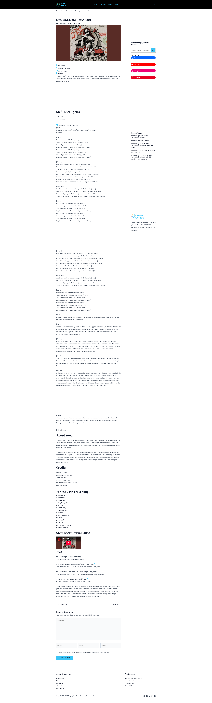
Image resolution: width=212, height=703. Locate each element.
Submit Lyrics (129, 683)
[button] (154, 5)
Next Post (117, 604)
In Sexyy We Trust (64, 68)
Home (58, 11)
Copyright (59, 683)
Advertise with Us (130, 681)
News (116, 4)
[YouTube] (144, 696)
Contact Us (77, 591)
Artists (96, 4)
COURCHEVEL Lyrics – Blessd (140, 140)
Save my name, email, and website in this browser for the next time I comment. (84, 652)
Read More (65, 81)
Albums (103, 4)
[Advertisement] (88, 96)
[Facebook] (155, 696)
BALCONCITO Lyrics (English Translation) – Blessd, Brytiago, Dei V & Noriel (142, 145)
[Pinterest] (147, 696)
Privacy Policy (60, 678)
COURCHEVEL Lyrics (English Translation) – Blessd (140, 136)
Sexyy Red (61, 65)
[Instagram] (152, 696)
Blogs (110, 4)
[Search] (153, 50)
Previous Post (61, 604)
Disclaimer (59, 681)
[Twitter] (149, 696)
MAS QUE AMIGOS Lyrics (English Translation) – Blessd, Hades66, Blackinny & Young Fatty (141, 157)
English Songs (65, 11)
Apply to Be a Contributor (133, 678)
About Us (59, 686)
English (60, 74)
